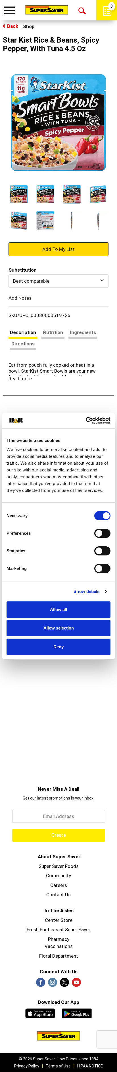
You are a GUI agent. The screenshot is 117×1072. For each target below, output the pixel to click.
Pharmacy (58, 939)
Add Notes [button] (20, 298)
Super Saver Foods (59, 866)
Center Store (58, 920)
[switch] (102, 533)
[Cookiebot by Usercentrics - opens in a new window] (85, 420)
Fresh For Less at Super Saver (58, 929)
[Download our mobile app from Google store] (77, 1013)
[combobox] (58, 281)
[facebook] (40, 984)
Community (58, 875)
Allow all (58, 609)
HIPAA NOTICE (90, 1066)
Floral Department (58, 956)
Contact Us (58, 894)
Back (12, 26)
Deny (58, 646)
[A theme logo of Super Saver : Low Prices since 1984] (46, 9)
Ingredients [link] (83, 332)
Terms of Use (58, 1066)
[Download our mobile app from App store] (40, 1013)
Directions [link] (23, 344)
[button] (19, 194)
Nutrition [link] (53, 332)
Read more (20, 378)
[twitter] (64, 984)
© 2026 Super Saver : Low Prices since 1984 (58, 1059)
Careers (58, 885)
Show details (86, 591)
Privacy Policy (26, 1066)
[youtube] (76, 984)
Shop (29, 26)
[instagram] (52, 984)
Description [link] (23, 332)
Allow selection (58, 628)
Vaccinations (59, 946)
